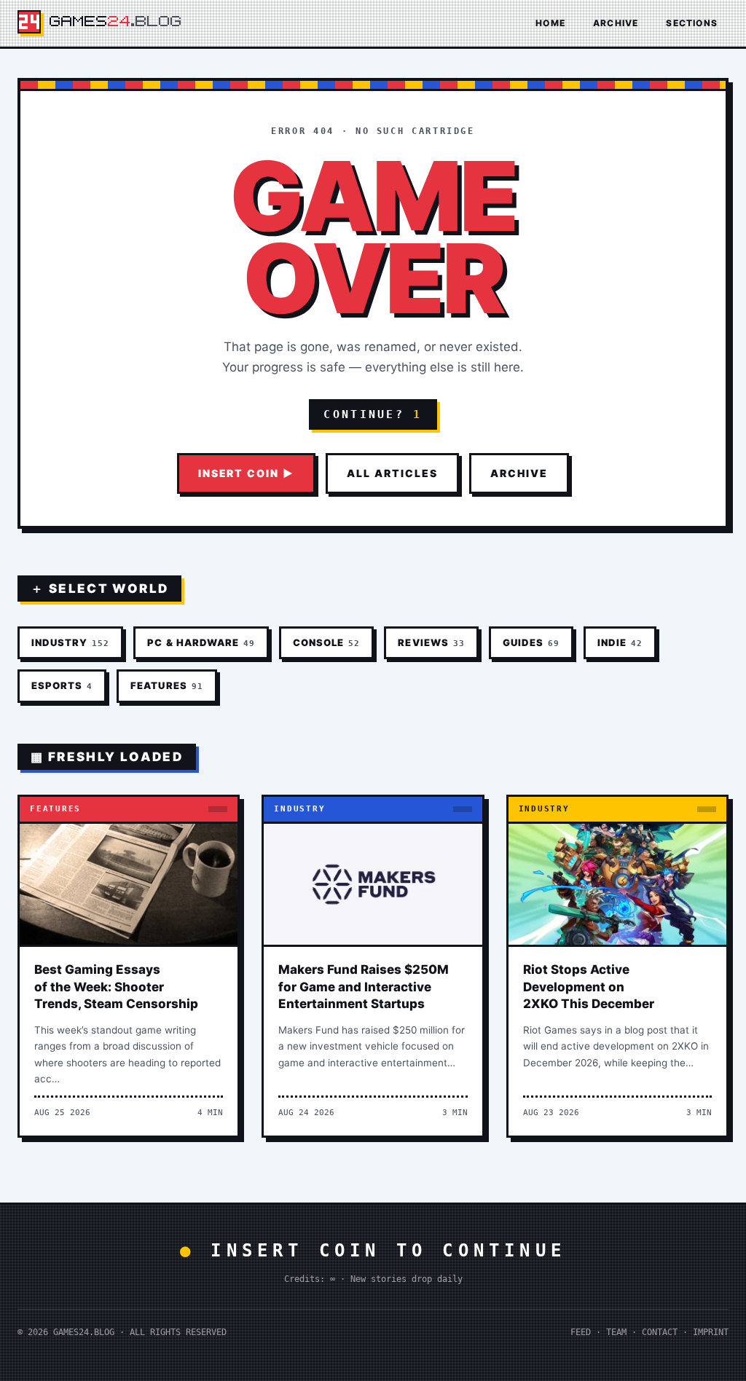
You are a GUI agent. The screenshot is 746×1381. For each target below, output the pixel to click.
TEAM (616, 1332)
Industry (70, 642)
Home (550, 22)
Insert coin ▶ (246, 473)
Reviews (431, 642)
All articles (392, 473)
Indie (620, 642)
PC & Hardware (201, 642)
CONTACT (660, 1332)
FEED (580, 1332)
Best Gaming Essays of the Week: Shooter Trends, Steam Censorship (116, 987)
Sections (692, 22)
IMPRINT (711, 1332)
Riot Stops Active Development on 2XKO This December (588, 987)
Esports (62, 685)
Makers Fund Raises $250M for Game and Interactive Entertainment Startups (363, 987)
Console (326, 642)
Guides (531, 642)
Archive (615, 22)
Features (166, 685)
